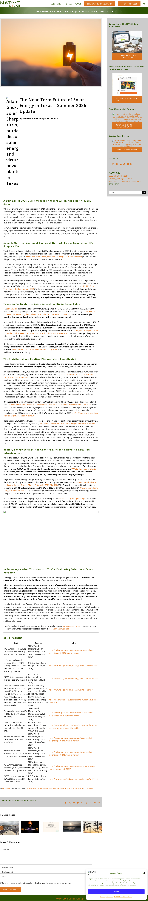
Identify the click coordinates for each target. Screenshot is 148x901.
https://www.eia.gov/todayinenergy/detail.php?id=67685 (73, 690)
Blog (34, 788)
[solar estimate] (127, 74)
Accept (116, 892)
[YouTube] (128, 164)
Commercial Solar (42, 788)
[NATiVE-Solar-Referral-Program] (127, 114)
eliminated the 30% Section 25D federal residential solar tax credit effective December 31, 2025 (50, 404)
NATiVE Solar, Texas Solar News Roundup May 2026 (34, 349)
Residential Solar (65, 788)
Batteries (30, 788)
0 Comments (89, 788)
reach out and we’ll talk (59, 629)
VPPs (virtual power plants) (83, 469)
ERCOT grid (12, 309)
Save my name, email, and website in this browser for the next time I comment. (36, 883)
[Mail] (131, 164)
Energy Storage (54, 788)
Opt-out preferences (106, 897)
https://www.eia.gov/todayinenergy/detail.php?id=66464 (73, 678)
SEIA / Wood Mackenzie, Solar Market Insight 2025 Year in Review (54, 256)
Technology (79, 788)
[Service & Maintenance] (127, 140)
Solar (73, 788)
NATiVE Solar (6, 788)
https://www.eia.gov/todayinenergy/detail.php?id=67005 (73, 665)
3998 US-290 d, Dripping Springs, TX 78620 (74, 899)
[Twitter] (117, 164)
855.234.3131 (114, 181)
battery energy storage (73, 626)
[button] (143, 873)
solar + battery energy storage (72, 498)
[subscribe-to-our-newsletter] (127, 31)
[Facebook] (110, 164)
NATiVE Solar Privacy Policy (123, 897)
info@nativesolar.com (131, 181)
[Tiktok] (124, 164)
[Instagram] (113, 164)
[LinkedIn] (121, 164)
